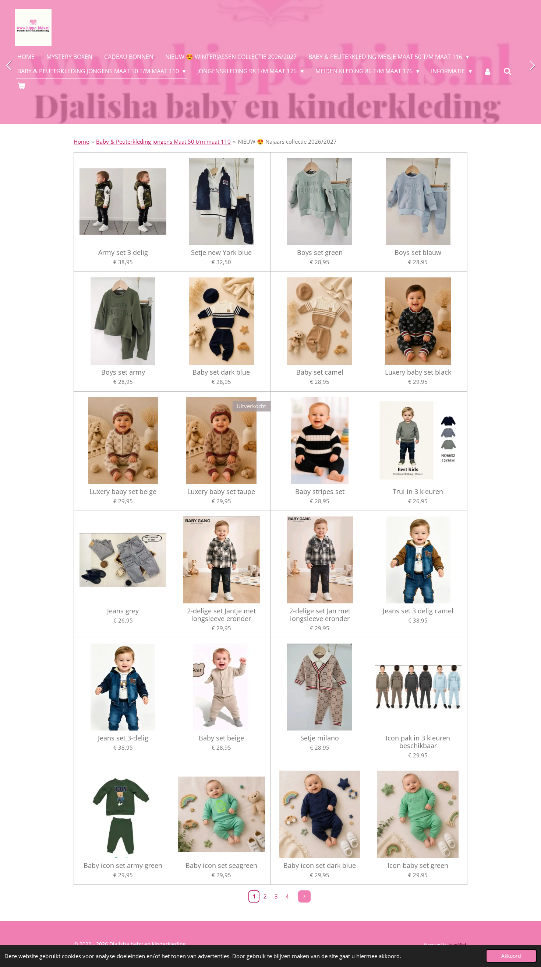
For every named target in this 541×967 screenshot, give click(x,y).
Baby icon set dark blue (319, 865)
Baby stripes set (319, 491)
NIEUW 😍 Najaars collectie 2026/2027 (287, 141)
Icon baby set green (418, 865)
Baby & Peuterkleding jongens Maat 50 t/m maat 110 (163, 141)
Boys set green (320, 252)
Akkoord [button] (511, 956)
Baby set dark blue (221, 372)
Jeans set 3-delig (123, 738)
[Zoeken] (507, 71)
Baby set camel (319, 372)
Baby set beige (221, 738)
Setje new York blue (221, 252)
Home (81, 141)
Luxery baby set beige (122, 491)
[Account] (487, 71)
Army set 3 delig (123, 252)
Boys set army (123, 372)
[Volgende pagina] (304, 896)
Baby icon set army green (123, 865)
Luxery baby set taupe (221, 491)
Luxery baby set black (418, 372)
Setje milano (319, 738)
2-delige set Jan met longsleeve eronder (319, 615)
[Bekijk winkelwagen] (21, 85)
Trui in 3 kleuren (418, 491)
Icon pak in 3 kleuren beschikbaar (418, 742)
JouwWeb (458, 944)
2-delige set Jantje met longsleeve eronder (221, 615)
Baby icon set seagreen (221, 865)
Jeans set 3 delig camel (418, 611)
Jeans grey (123, 611)
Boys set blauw (418, 252)
